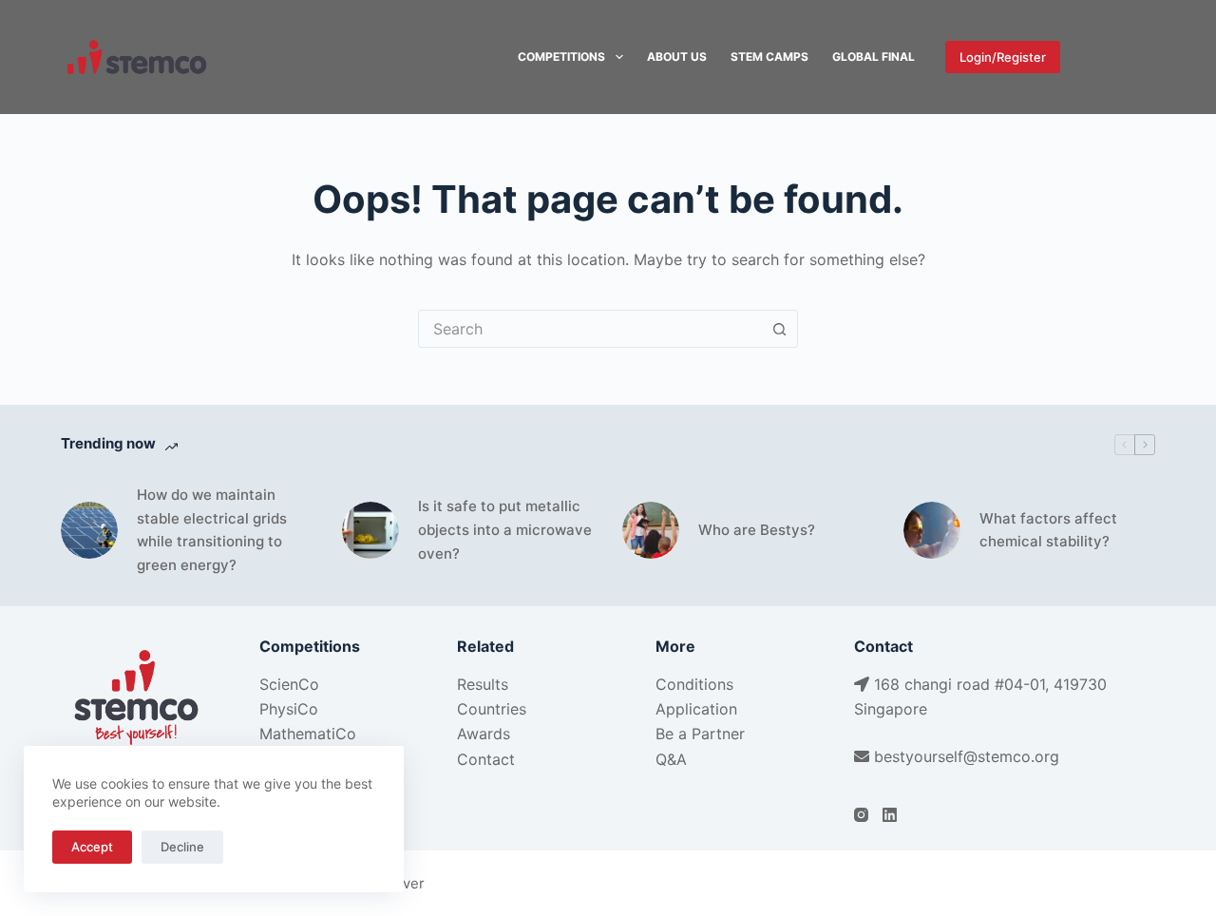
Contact (486, 759)
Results (482, 684)
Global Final (873, 56)
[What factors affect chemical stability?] (931, 530)
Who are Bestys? (756, 530)
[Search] (1148, 57)
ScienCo (289, 684)
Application (696, 708)
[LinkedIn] (1115, 57)
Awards (483, 733)
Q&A (671, 759)
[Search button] (779, 329)
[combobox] (590, 329)
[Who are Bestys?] (650, 530)
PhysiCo (288, 708)
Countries (491, 708)
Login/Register (1003, 57)
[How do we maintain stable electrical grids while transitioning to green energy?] (89, 530)
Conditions (694, 684)
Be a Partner (700, 733)
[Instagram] (1086, 57)
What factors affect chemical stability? (1048, 530)
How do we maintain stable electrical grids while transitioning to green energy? (212, 530)
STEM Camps (769, 56)
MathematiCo (307, 733)
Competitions (561, 56)
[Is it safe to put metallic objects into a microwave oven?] (370, 530)
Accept (92, 846)
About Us (677, 56)
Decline (182, 846)
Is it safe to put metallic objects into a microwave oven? (505, 530)
